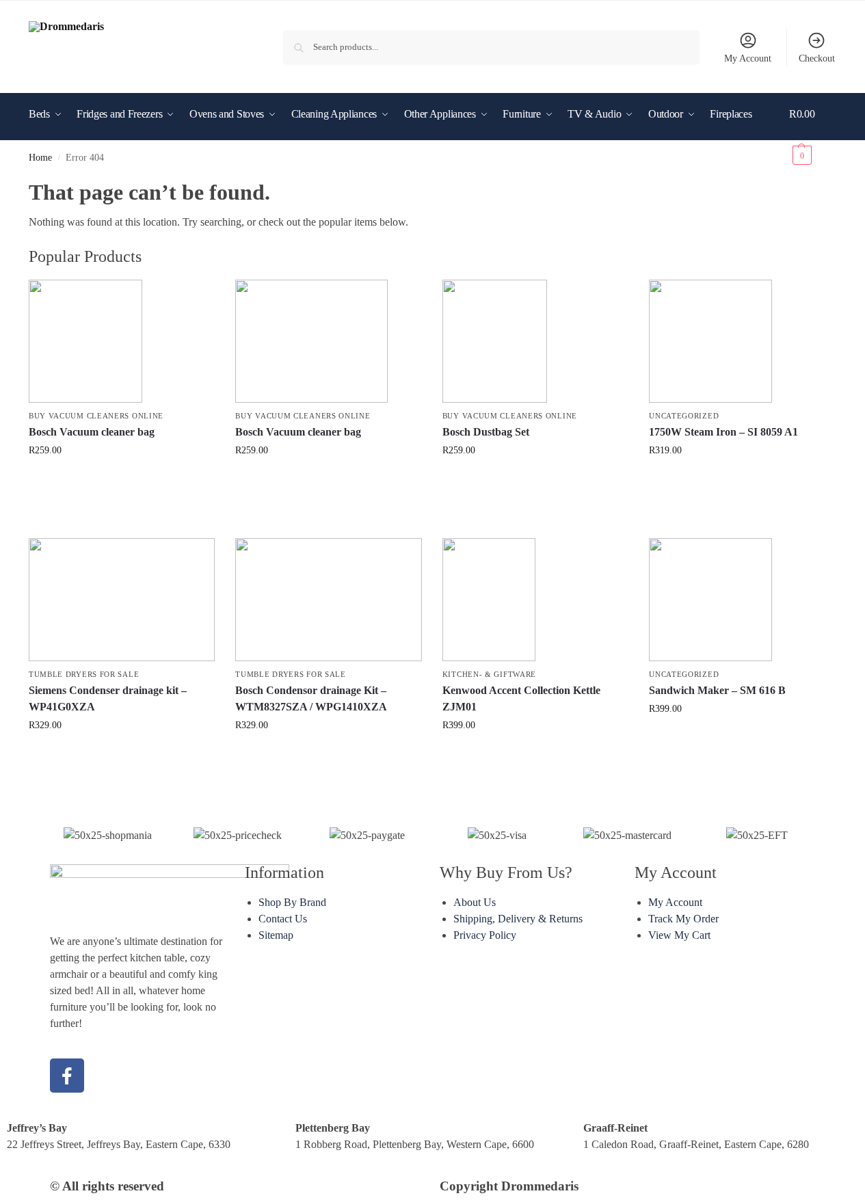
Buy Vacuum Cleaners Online (96, 416)
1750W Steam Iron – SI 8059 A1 (723, 432)
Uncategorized (684, 416)
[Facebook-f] (67, 1075)
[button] (812, 135)
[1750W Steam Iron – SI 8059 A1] (742, 341)
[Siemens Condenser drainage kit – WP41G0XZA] (122, 599)
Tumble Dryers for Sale (84, 674)
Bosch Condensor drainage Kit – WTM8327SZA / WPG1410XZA (311, 698)
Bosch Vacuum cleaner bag (92, 432)
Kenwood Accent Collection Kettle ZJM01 (521, 698)
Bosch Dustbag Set (485, 432)
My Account (747, 58)
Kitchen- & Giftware (489, 674)
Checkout (817, 58)
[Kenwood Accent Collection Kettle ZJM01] (535, 599)
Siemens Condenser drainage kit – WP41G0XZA (108, 698)
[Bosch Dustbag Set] (535, 341)
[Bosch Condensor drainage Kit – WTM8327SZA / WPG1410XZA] (328, 599)
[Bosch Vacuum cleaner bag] (122, 341)
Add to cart (122, 479)
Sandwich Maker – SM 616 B (717, 690)
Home (40, 157)
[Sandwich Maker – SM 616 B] (742, 599)
